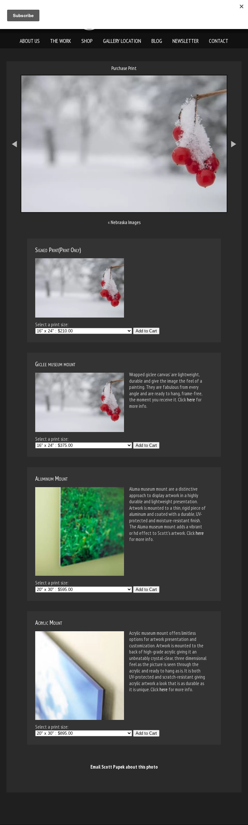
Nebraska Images (125, 222)
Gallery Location (122, 40)
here (191, 400)
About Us (30, 40)
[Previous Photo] (11, 179)
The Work (60, 40)
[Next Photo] (237, 179)
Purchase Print (124, 68)
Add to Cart (146, 331)
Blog (156, 40)
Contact (218, 40)
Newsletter (185, 40)
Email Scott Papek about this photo (124, 767)
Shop (87, 40)
